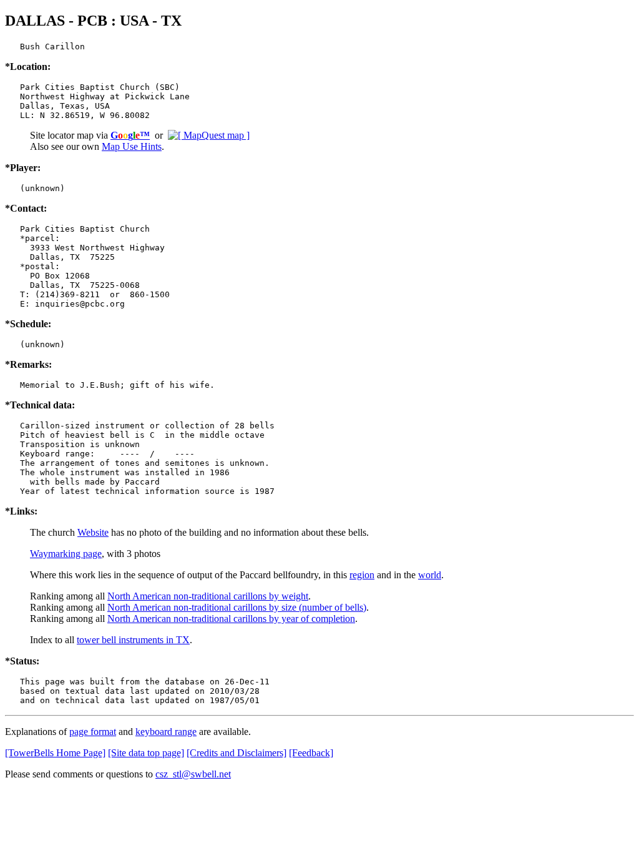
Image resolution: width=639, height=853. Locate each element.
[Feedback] (311, 752)
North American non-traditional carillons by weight (207, 596)
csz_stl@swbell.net (193, 774)
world (429, 574)
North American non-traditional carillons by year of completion (231, 618)
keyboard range (166, 731)
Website (93, 532)
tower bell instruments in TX (133, 639)
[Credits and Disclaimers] (236, 752)
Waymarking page (66, 553)
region (361, 574)
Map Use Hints (132, 146)
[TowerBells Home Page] (55, 752)
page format (92, 731)
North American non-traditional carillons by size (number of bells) (236, 607)
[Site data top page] (146, 752)
